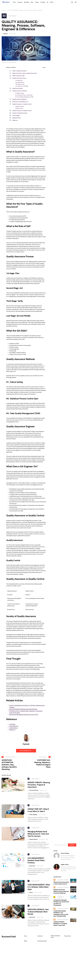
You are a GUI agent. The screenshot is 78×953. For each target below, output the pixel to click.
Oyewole (5, 33)
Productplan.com (13, 726)
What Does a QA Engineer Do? (20, 101)
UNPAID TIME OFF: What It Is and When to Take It (38, 810)
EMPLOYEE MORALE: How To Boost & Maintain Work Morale (38, 911)
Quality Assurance (19, 106)
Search (72, 845)
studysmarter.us (13, 728)
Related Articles (16, 117)
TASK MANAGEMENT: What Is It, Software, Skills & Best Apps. (39, 887)
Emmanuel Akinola (33, 790)
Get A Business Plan (42, 941)
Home (3, 10)
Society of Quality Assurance (19, 113)
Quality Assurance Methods (19, 90)
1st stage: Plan (19, 80)
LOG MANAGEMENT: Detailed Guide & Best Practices (36, 860)
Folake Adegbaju (33, 814)
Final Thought (16, 115)
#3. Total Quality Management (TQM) (24, 97)
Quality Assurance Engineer (19, 99)
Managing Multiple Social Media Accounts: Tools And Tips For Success (38, 833)
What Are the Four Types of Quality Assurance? (24, 73)
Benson (31, 892)
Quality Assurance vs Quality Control (22, 104)
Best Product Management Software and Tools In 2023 (23, 714)
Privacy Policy (67, 936)
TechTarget (12, 724)
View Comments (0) (25, 750)
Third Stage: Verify (19, 84)
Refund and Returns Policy (55, 936)
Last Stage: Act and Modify (21, 86)
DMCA (25, 941)
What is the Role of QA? (18, 75)
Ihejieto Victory (65, 864)
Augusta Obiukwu (33, 839)
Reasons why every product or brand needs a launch (61, 883)
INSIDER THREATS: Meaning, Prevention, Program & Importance (39, 784)
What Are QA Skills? (17, 88)
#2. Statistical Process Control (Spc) (23, 95)
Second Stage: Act (19, 82)
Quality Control (19, 108)
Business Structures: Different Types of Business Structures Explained (61, 891)
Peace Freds (32, 866)
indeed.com (12, 729)
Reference (15, 120)
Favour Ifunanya (65, 853)
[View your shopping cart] (72, 2)
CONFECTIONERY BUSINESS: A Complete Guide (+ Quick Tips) (60, 923)
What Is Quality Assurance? (19, 70)
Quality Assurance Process (19, 78)
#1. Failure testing (19, 93)
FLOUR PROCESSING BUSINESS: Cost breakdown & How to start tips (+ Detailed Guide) (60, 913)
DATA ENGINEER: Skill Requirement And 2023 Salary (23, 709)
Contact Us (40, 936)
